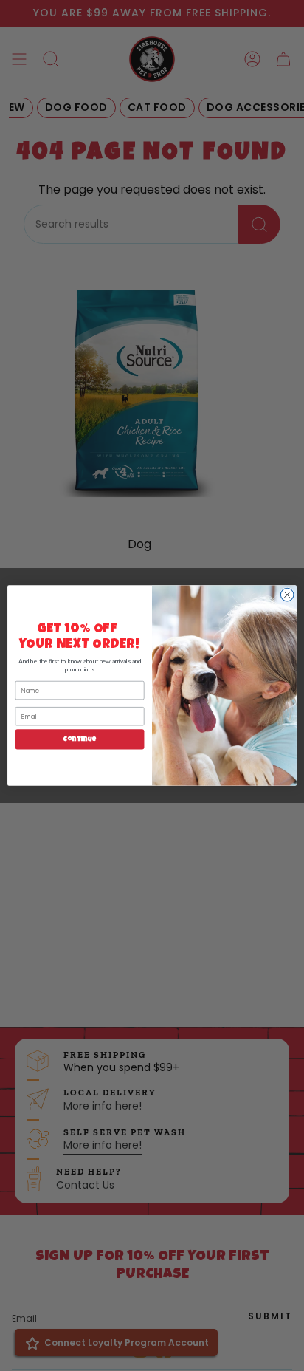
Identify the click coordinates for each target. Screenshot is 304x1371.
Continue (80, 739)
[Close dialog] (287, 594)
